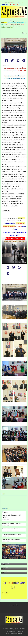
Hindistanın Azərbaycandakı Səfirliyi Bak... (11, 534)
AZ (10, 4)
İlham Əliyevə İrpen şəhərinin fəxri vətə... (11, 529)
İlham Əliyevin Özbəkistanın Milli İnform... (11, 516)
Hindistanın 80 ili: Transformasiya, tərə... (11, 539)
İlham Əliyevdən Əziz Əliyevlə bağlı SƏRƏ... (12, 523)
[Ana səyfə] (14, 12)
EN (14, 4)
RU (17, 4)
